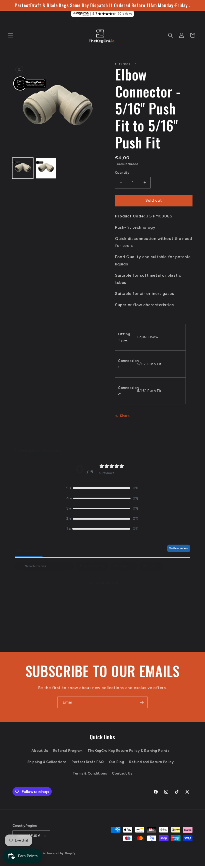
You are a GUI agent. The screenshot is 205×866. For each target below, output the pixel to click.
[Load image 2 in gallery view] (46, 168)
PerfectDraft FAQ (88, 762)
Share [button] (125, 416)
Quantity (122, 172)
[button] (10, 35)
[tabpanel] (102, 599)
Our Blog (116, 762)
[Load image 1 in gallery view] (22, 168)
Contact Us (122, 773)
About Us (40, 751)
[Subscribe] (141, 702)
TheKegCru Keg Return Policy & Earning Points (129, 751)
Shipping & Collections (47, 762)
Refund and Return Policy (151, 762)
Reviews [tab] (28, 550)
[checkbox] (151, 566)
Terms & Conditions (90, 773)
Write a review (178, 548)
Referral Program (68, 751)
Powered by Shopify (61, 853)
